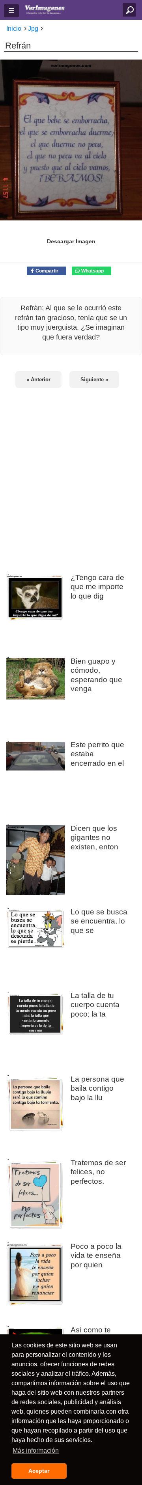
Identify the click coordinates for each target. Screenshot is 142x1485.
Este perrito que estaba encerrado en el (97, 753)
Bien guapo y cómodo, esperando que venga (96, 675)
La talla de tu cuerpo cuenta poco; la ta (95, 1004)
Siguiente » (94, 379)
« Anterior (38, 379)
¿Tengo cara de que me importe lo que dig (97, 586)
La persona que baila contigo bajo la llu (97, 1088)
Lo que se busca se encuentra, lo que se (99, 920)
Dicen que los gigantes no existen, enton (94, 837)
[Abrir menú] (11, 10)
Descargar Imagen (71, 241)
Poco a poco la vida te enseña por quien (96, 1255)
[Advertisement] (71, 476)
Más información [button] (36, 1450)
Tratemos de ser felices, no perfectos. (98, 1171)
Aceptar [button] (38, 1471)
